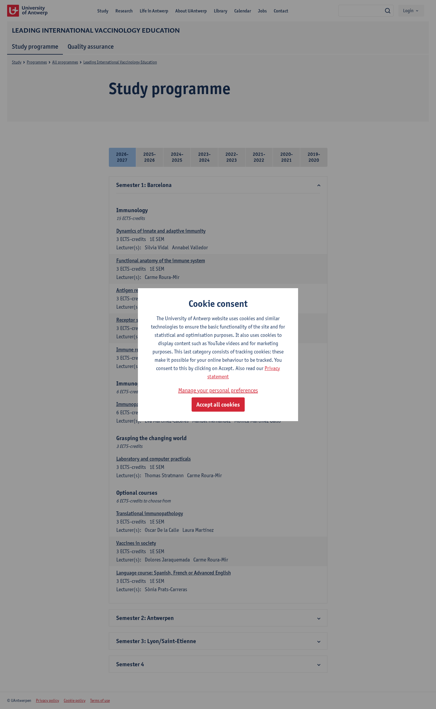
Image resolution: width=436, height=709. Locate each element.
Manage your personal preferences (218, 390)
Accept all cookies (218, 404)
